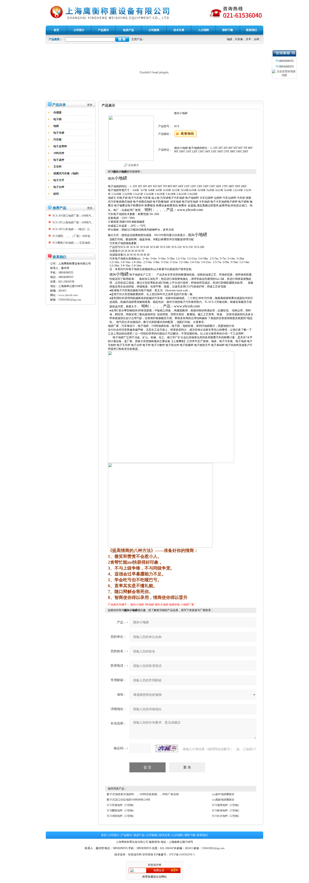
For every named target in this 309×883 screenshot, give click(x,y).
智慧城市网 (135, 854)
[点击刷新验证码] (166, 748)
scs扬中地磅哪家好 (223, 794)
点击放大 (133, 165)
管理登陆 (147, 854)
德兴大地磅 (161, 604)
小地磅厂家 (187, 604)
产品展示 (126, 835)
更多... (91, 104)
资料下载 (189, 835)
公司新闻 (151, 835)
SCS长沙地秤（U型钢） (226, 816)
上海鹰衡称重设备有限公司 (132, 841)
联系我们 (202, 835)
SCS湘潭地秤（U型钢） (226, 805)
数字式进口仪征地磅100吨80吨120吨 (128, 799)
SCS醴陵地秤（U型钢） (121, 810)
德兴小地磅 (137, 604)
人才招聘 (177, 835)
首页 (104, 835)
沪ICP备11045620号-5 (182, 854)
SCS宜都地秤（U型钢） (121, 805)
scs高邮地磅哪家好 (223, 799)
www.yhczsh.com (68, 295)
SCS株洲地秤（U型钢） (226, 810)
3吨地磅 (149, 604)
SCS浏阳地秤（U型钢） (121, 816)
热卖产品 (139, 835)
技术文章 (164, 835)
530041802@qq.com (69, 299)
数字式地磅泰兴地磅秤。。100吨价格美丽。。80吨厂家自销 (143, 794)
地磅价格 (174, 604)
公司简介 (113, 835)
